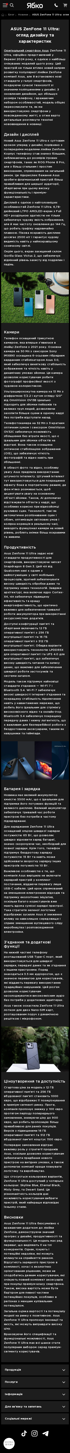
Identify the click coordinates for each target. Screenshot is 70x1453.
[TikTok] (24, 1434)
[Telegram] (45, 1434)
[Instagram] (35, 1434)
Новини (23, 15)
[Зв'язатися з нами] (56, 5)
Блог (11, 15)
